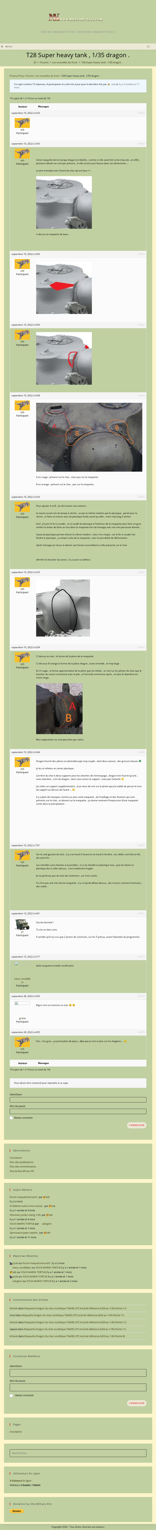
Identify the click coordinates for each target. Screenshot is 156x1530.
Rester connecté (23, 1117)
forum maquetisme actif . (24, 1197)
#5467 (141, 647)
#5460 (141, 143)
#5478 (141, 1032)
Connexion (137, 1125)
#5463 (141, 324)
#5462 (141, 254)
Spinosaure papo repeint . (24, 1232)
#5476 (141, 996)
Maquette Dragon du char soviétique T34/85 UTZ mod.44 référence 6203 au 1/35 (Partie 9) (74, 1336)
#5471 (141, 913)
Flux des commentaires (23, 1166)
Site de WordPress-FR (22, 1171)
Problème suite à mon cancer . (27, 1206)
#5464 (141, 395)
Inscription (16, 1431)
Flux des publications (21, 1162)
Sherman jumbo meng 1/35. (25, 1215)
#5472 (141, 956)
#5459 (141, 113)
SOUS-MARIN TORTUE (22, 1223)
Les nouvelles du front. (48, 75)
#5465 (141, 496)
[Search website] (148, 47)
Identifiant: (16, 1094)
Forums (30, 75)
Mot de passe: (17, 1106)
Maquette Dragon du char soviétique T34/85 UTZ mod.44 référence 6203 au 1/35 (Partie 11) (75, 1308)
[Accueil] (35, 62)
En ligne (20, 1480)
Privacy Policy (17, 75)
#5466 (141, 572)
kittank (14, 1308)
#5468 (141, 752)
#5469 (141, 845)
